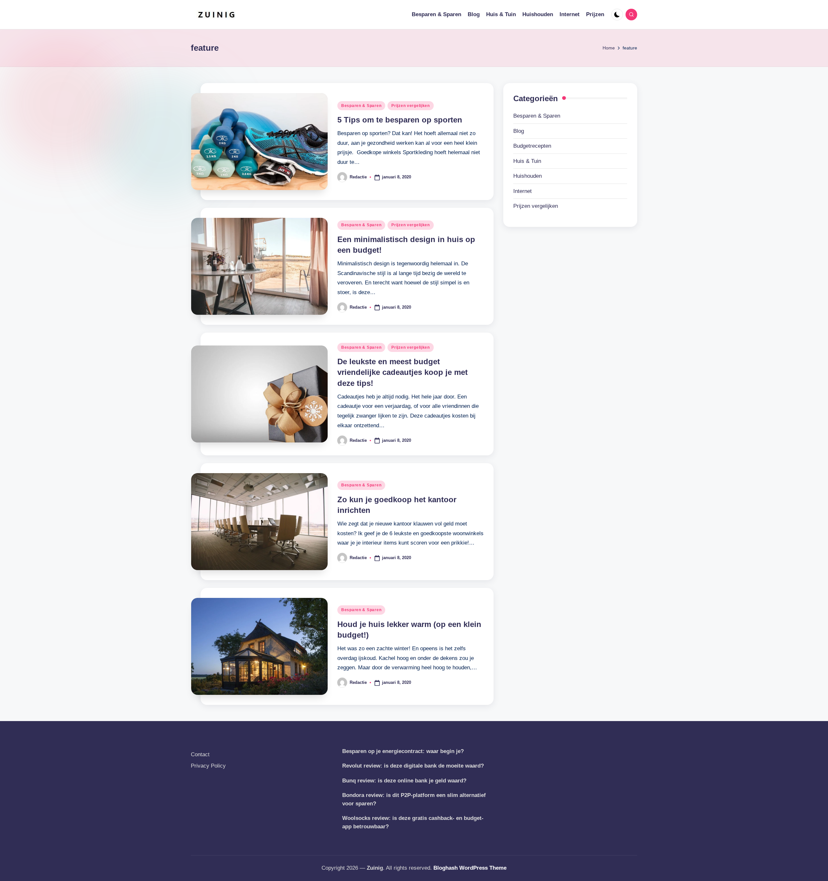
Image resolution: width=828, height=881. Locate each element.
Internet (522, 191)
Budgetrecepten (532, 146)
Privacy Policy (208, 766)
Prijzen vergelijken (410, 105)
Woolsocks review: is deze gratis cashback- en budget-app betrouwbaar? (413, 822)
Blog (518, 131)
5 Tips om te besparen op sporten (399, 119)
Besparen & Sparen (361, 105)
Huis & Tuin (527, 161)
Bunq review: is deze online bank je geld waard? (404, 781)
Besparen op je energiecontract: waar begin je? (403, 751)
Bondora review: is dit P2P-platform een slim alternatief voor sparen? (414, 799)
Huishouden (527, 176)
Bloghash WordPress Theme (470, 868)
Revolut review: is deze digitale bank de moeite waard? (413, 766)
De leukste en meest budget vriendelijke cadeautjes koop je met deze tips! (402, 372)
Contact (200, 754)
